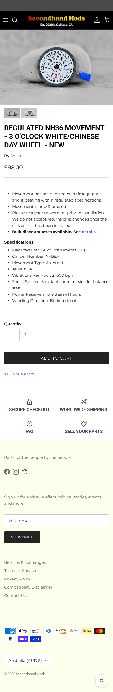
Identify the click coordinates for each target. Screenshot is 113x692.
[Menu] (6, 20)
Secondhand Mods (30, 674)
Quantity (13, 323)
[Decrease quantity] (10, 335)
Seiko (16, 155)
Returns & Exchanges (25, 562)
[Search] (17, 20)
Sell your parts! (20, 374)
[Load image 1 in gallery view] (56, 67)
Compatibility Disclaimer (28, 587)
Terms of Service (20, 570)
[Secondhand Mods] (56, 20)
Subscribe (22, 537)
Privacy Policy (17, 578)
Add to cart (56, 358)
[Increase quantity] (41, 335)
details (89, 231)
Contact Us (15, 595)
